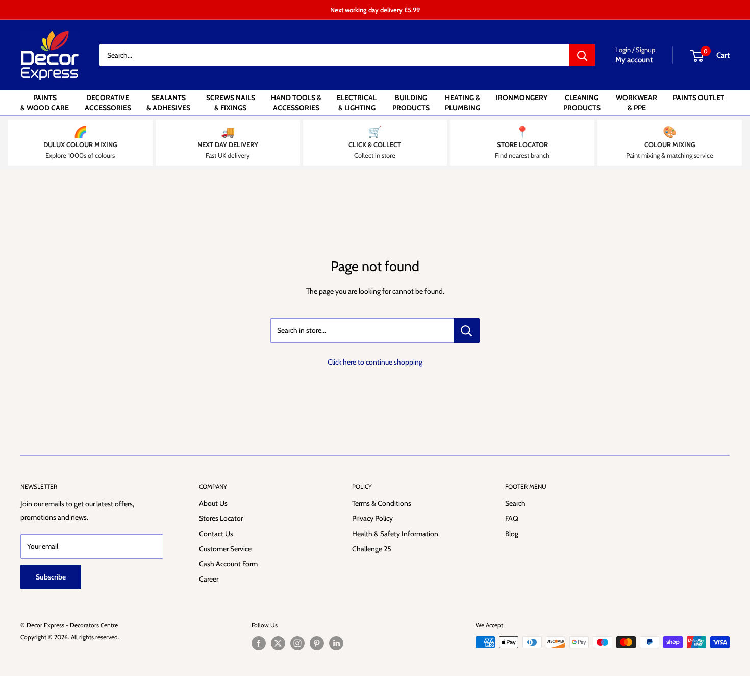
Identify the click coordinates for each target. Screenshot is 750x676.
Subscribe (51, 577)
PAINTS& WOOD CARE (44, 102)
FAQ (511, 518)
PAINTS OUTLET (698, 97)
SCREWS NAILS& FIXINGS (230, 102)
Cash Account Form (228, 563)
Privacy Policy (372, 518)
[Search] (582, 55)
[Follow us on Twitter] (278, 643)
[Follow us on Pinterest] (317, 643)
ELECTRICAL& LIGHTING (357, 102)
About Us (213, 503)
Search (515, 503)
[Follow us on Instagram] (297, 643)
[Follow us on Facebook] (259, 643)
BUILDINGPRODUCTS (411, 102)
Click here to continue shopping (375, 362)
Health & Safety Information (395, 533)
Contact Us (216, 533)
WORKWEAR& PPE (636, 102)
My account (634, 59)
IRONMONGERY (521, 97)
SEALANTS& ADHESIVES (168, 102)
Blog (511, 533)
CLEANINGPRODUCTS (582, 102)
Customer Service (225, 548)
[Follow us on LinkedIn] (336, 643)
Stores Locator (221, 518)
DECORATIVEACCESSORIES (108, 102)
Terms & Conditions (381, 503)
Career (208, 579)
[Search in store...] (467, 330)
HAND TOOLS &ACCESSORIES (296, 102)
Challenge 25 (371, 548)
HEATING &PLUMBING (462, 102)
